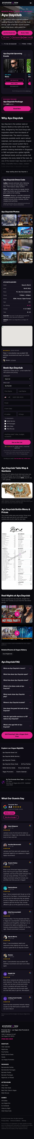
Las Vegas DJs (5, 1103)
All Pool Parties (26, 764)
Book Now (17, 109)
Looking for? (6, 376)
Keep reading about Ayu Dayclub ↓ (17, 171)
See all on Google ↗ (11, 817)
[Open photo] (9, 220)
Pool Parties (4, 1052)
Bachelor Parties (6, 1072)
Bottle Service (11, 421)
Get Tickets (6, 37)
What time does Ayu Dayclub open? (17, 674)
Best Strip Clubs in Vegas (8, 1090)
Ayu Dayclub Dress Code (17, 37)
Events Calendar (28, 37)
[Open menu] (31, 3)
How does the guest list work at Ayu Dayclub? (17, 709)
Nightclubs (4, 1049)
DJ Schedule (5, 1105)
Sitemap (24, 1120)
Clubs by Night (5, 1108)
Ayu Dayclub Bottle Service (11, 756)
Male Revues (10, 429)
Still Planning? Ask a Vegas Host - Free (17, 735)
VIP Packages (11, 423)
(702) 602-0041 (7, 1039)
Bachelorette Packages (8, 1070)
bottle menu (27, 458)
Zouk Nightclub (7, 654)
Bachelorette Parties (7, 1067)
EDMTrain (28, 91)
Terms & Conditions (15, 1120)
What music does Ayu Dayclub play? (17, 695)
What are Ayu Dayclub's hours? (17, 668)
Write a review (9, 813)
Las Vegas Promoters (7, 1059)
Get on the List (17, 442)
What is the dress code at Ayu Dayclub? (17, 687)
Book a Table (25, 33)
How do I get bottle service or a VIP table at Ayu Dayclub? (17, 718)
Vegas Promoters (8, 771)
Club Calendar (5, 1047)
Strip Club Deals (6, 1088)
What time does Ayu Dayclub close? (17, 680)
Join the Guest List (9, 33)
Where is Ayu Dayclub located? (17, 702)
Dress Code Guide (24, 768)
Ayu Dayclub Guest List (10, 752)
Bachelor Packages (7, 1075)
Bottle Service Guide (9, 768)
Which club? (6, 382)
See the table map (18, 458)
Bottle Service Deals (7, 1054)
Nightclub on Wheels (7, 1077)
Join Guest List (14, 80)
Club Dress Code (6, 1111)
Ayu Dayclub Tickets (9, 760)
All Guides (4, 1100)
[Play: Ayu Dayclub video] (17, 614)
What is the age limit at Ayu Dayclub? (17, 726)
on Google (13, 360)
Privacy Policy (24, 454)
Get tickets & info (14, 86)
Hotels (3, 1057)
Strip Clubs (10, 426)
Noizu (7, 77)
